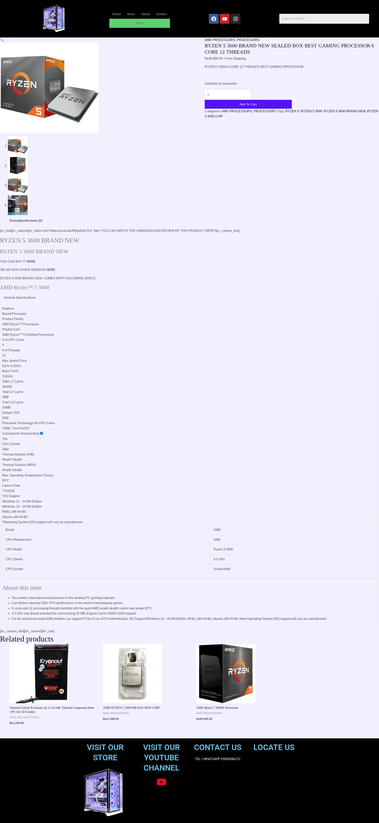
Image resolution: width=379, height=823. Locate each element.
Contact (161, 14)
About (145, 14)
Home (117, 14)
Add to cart (248, 104)
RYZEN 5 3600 (311, 111)
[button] (2, 40)
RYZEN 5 (292, 111)
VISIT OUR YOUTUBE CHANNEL (161, 757)
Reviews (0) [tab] (33, 220)
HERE (31, 261)
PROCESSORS (248, 40)
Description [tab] (17, 220)
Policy (139, 23)
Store (131, 14)
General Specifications (20, 297)
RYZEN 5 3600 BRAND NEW (345, 111)
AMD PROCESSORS (220, 40)
